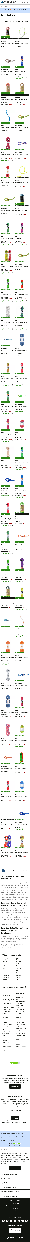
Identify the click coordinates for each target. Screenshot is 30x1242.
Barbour (4, 979)
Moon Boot (5, 975)
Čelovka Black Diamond (20, 1016)
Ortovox (4, 961)
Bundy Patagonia (21, 1049)
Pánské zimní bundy (8, 1007)
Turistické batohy (7, 1027)
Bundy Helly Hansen (21, 1009)
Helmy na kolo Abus (21, 1046)
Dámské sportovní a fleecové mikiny (8, 1000)
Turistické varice (7, 1024)
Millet (3, 972)
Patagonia (5, 959)
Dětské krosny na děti (7, 1049)
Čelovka (4, 1020)
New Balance (19, 972)
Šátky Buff (19, 1044)
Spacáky (4, 1022)
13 (23, 870)
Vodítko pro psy (20, 1035)
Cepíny (4, 1029)
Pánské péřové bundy (6, 1004)
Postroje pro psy (20, 1033)
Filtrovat (7, 21)
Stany (4, 1013)
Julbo (17, 970)
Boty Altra (18, 1042)
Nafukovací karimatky (5, 1016)
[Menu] (1, 6)
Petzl (17, 979)
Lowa (3, 968)
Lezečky (4, 1040)
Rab (3, 963)
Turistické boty (6, 1031)
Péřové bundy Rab (21, 1031)
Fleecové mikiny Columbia (20, 1012)
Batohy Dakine (20, 1022)
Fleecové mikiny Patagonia (20, 1002)
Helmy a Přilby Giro (21, 1028)
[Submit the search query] (28, 6)
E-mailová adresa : (15, 1110)
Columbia (18, 961)
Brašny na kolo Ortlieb (20, 1038)
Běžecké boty (6, 1038)
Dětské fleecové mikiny (20, 994)
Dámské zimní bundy (6, 996)
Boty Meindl (19, 1020)
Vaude (18, 965)
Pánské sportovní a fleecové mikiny (7, 1010)
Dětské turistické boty (7, 1043)
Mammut (18, 968)
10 (16, 870)
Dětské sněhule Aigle (20, 998)
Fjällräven (18, 959)
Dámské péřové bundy (7, 992)
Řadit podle (24, 21)
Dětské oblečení (20, 991)
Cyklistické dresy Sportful (20, 1025)
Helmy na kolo (6, 1046)
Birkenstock (19, 977)
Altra (3, 970)
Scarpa (18, 963)
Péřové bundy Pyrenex (20, 1006)
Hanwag (18, 975)
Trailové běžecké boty (7, 1034)
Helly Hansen (6, 977)
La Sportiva (5, 965)
